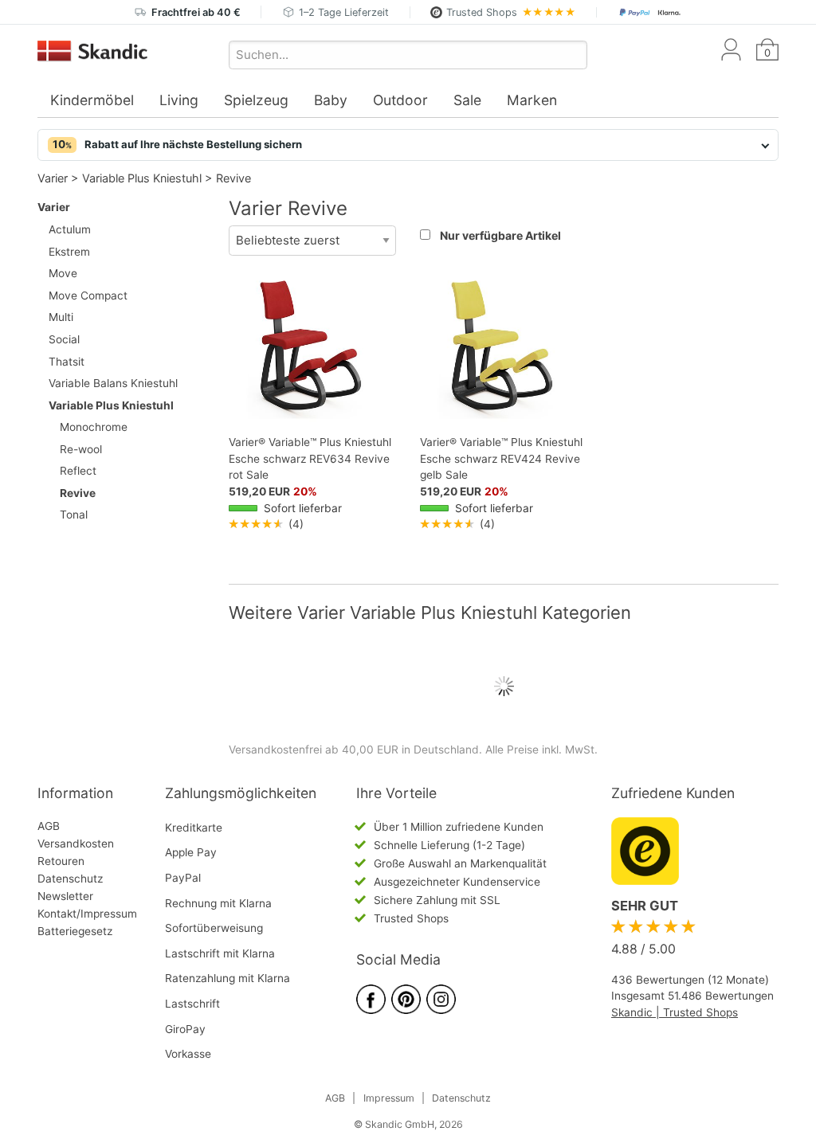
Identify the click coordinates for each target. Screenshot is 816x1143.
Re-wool (81, 449)
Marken (532, 100)
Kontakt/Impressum (87, 913)
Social (64, 339)
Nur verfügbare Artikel (500, 235)
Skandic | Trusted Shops (674, 1012)
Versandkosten (75, 843)
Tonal (74, 514)
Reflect (78, 470)
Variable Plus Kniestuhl (142, 178)
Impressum (388, 1098)
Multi (61, 317)
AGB (48, 826)
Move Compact (88, 295)
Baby (330, 100)
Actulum (70, 229)
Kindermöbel (92, 100)
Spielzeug (256, 100)
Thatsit (66, 361)
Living (178, 100)
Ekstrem (69, 251)
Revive (233, 178)
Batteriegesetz (74, 931)
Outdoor (400, 100)
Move (63, 273)
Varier (52, 178)
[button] (408, 145)
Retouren (60, 861)
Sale (467, 100)
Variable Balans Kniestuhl (113, 383)
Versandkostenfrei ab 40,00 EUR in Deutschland (354, 749)
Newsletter (65, 896)
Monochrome (94, 427)
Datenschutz (70, 878)
